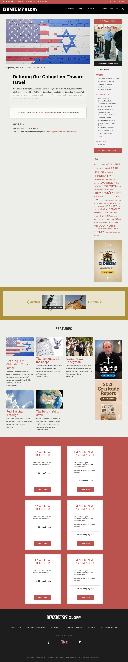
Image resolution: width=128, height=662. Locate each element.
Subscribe (114, 9)
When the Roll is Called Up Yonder (107, 115)
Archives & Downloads (88, 9)
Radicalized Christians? (104, 117)
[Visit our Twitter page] (6, 2)
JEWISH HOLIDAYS (104, 203)
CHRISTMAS (115, 179)
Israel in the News (105, 133)
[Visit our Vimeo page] (12, 2)
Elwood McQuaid (33, 68)
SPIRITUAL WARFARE (102, 226)
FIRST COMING (110, 189)
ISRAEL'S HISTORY (112, 192)
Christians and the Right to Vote (107, 104)
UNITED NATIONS (116, 232)
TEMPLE (112, 226)
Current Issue (69, 9)
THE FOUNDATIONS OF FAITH (110, 229)
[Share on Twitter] (44, 68)
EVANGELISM (109, 186)
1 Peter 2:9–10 (102, 144)
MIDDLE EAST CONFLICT (102, 212)
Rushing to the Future (104, 112)
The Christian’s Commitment (108, 128)
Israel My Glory (20, 9)
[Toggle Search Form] (123, 8)
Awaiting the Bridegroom (105, 84)
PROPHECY (104, 215)
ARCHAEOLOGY (108, 172)
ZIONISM (96, 235)
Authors (91, 627)
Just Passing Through (104, 87)
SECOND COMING (99, 223)
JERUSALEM (102, 201)
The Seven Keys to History (107, 120)
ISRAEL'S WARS (98, 197)
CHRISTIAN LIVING (104, 176)
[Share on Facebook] (41, 68)
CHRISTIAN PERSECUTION (103, 179)
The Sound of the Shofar (105, 106)
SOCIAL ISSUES (111, 222)
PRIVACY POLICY (96, 657)
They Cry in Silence (105, 109)
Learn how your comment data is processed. (62, 132)
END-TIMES (98, 186)
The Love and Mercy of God (107, 130)
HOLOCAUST (97, 193)
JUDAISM (103, 206)
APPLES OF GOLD (100, 168)
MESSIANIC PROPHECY (110, 209)
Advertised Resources (73, 627)
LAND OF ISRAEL (112, 206)
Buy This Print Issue (107, 151)
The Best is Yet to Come (105, 90)
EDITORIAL (115, 183)
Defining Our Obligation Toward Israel (108, 78)
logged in (26, 129)
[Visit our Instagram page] (9, 2)
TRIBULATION (108, 232)
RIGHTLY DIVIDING (105, 219)
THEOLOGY (99, 232)
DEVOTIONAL (97, 183)
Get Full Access (107, 21)
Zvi (101, 136)
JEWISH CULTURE (112, 201)
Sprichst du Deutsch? (109, 627)
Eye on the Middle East (106, 101)
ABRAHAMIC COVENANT (99, 165)
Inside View (103, 98)
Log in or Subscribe (44, 113)
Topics (104, 9)
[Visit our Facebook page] (3, 2)
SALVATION (116, 219)
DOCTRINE (106, 182)
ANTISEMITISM (112, 164)
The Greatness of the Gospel (106, 81)
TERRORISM (98, 229)
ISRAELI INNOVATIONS (108, 197)
